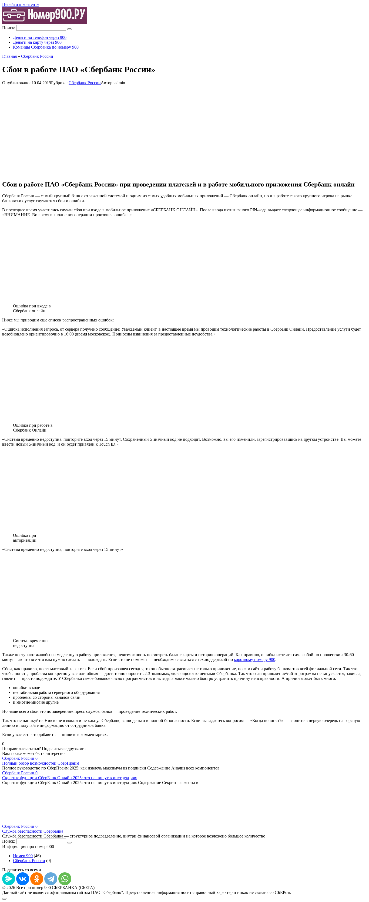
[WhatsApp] (64, 878)
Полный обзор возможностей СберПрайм (40, 763)
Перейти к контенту (20, 4)
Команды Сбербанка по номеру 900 (46, 47)
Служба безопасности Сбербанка (32, 831)
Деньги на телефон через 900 (39, 37)
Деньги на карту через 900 (37, 42)
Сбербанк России (85, 82)
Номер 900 (23, 855)
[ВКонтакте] (22, 878)
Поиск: (9, 27)
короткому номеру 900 (254, 659)
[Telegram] (50, 878)
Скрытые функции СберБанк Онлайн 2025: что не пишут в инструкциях (69, 777)
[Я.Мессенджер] (8, 878)
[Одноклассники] (36, 878)
